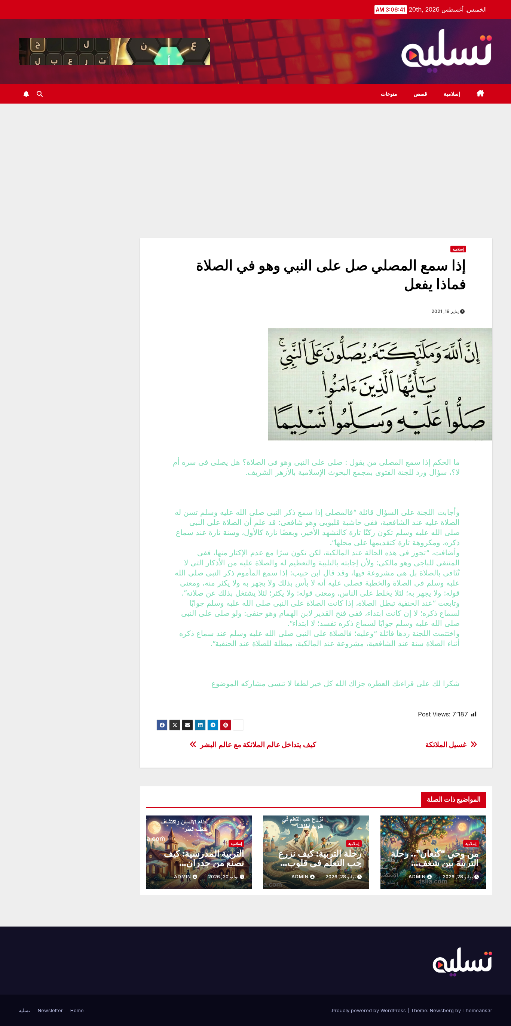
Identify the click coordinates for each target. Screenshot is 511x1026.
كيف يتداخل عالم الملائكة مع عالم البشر (258, 744)
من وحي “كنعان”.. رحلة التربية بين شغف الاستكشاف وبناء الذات (435, 863)
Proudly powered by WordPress (369, 1010)
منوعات (389, 93)
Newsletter (50, 1010)
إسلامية (452, 93)
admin (417, 876)
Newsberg (442, 1010)
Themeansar (477, 1010)
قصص (420, 93)
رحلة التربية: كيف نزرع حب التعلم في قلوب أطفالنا (319, 863)
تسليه (24, 1010)
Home (77, 1010)
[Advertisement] (255, 159)
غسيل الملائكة (446, 744)
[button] (40, 94)
